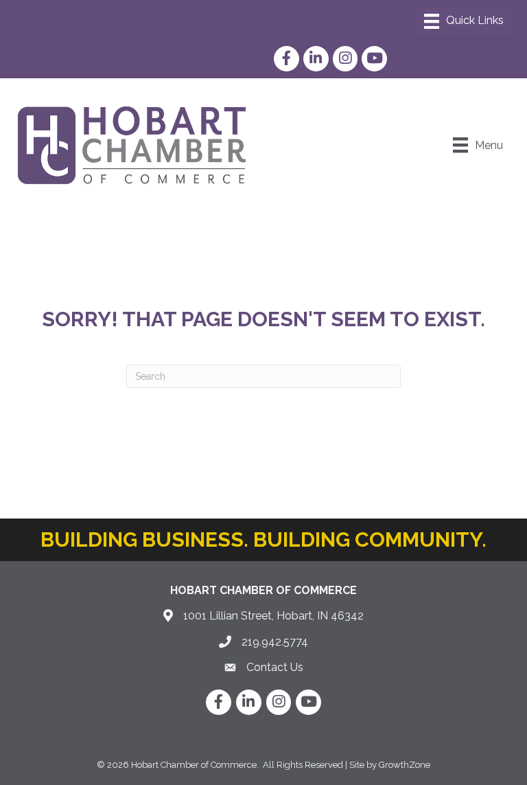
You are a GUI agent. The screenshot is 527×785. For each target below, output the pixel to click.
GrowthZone (404, 765)
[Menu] (463, 21)
